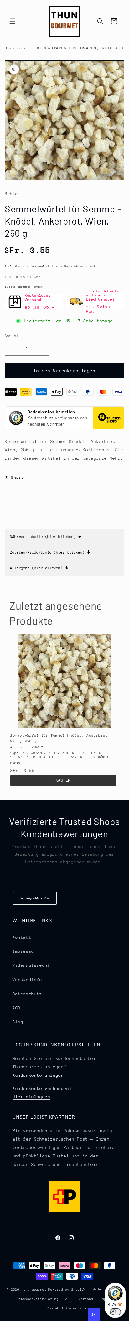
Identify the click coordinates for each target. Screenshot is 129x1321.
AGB (17, 1007)
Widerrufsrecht (31, 965)
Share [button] (17, 477)
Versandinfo (27, 979)
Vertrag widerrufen (35, 898)
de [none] (93, 1314)
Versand (38, 266)
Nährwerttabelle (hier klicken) (45, 536)
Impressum (25, 951)
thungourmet (35, 1290)
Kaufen (63, 780)
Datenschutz (27, 993)
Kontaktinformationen (68, 1308)
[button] (12, 21)
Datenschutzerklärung (38, 1299)
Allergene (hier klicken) (39, 568)
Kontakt (22, 937)
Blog (18, 1022)
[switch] (115, 1311)
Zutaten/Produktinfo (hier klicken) (50, 552)
